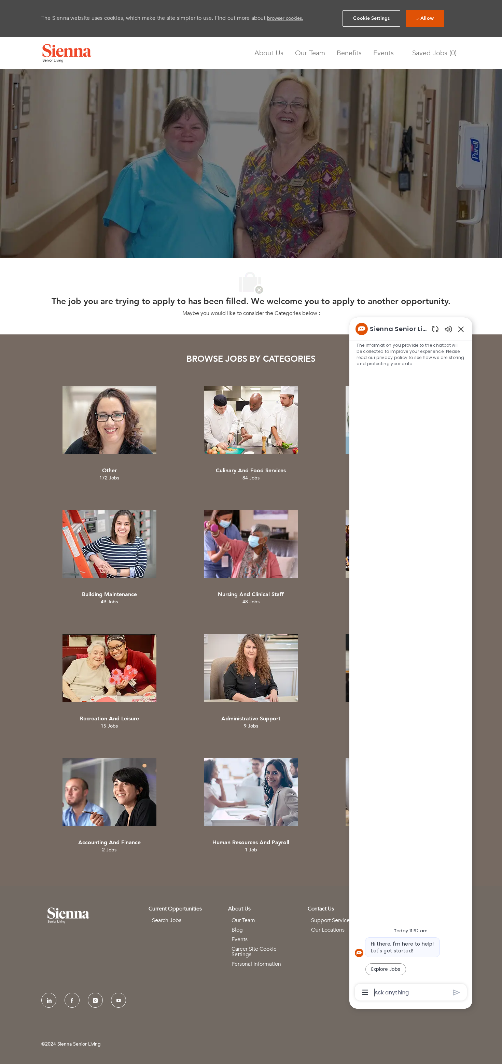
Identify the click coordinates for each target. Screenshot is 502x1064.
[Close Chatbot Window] (461, 329)
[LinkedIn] (48, 1000)
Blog (237, 930)
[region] (410, 660)
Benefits (349, 53)
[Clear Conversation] (435, 328)
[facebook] (72, 1000)
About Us (268, 53)
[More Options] (365, 992)
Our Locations (328, 930)
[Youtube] (118, 1000)
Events (383, 53)
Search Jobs (166, 920)
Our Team (310, 53)
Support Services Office (339, 920)
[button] (371, 18)
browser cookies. (285, 18)
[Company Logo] (67, 53)
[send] (456, 992)
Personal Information (256, 964)
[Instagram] (95, 1000)
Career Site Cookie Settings (254, 951)
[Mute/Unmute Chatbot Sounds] (448, 329)
